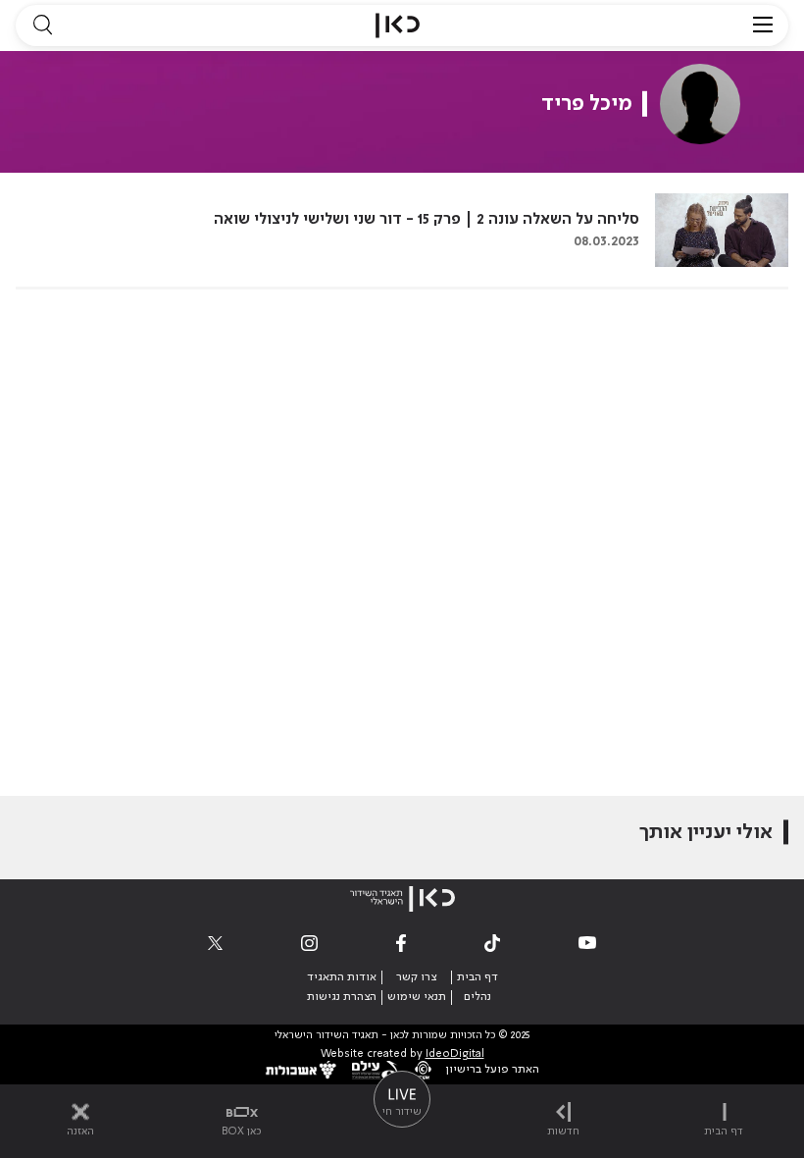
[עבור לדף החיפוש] (42, 25)
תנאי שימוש (416, 997)
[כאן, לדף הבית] (398, 25)
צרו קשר (416, 977)
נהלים (477, 997)
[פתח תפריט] (762, 25)
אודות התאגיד (342, 977)
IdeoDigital (455, 1054)
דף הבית (477, 977)
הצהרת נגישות (342, 997)
